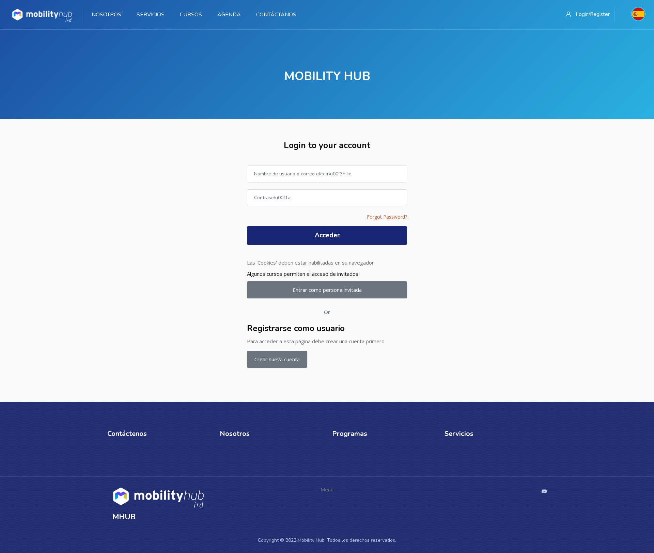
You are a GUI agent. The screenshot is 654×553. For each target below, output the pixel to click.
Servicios (151, 14)
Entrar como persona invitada (327, 289)
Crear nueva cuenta (277, 359)
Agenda (229, 14)
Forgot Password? (387, 217)
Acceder (327, 235)
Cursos (191, 14)
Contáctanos (276, 14)
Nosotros (106, 14)
